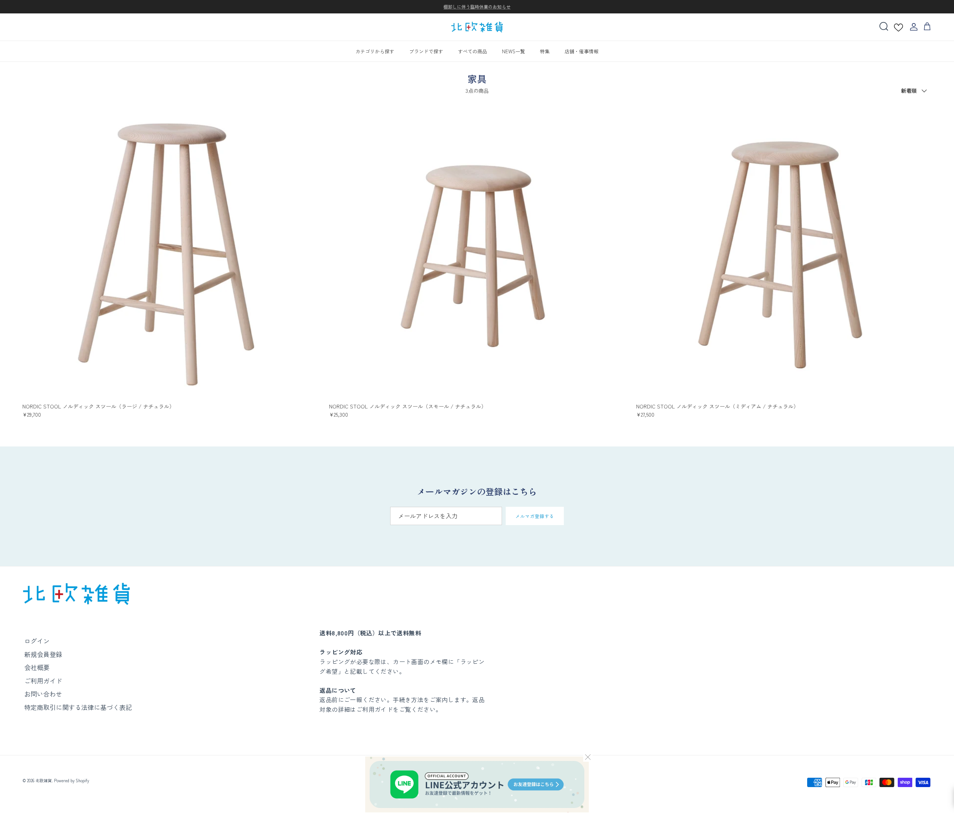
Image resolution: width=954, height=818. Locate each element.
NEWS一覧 (513, 50)
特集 (545, 50)
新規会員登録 (43, 654)
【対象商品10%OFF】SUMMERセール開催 (477, 7)
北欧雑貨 (43, 780)
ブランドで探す (426, 50)
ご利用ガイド (43, 680)
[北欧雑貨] (477, 27)
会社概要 (37, 667)
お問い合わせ (43, 693)
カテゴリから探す (375, 50)
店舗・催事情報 (581, 50)
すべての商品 (472, 50)
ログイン (37, 640)
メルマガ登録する (534, 516)
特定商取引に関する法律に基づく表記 (78, 707)
